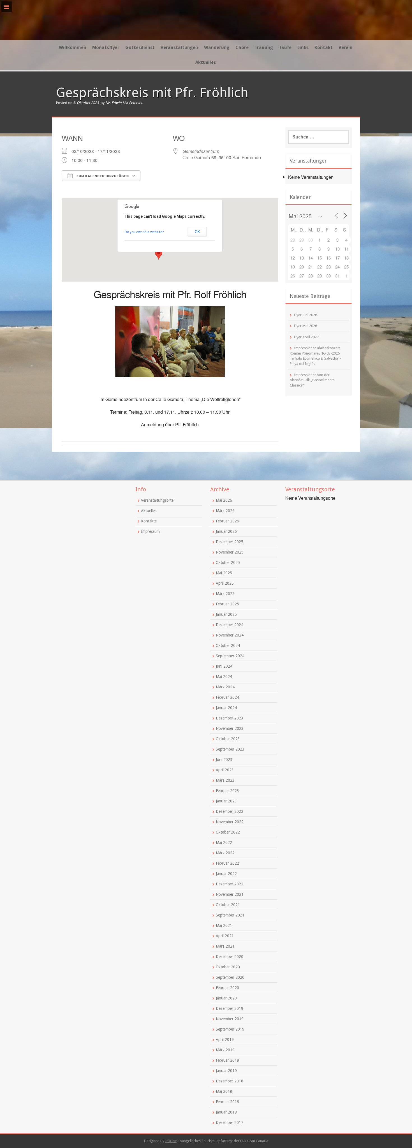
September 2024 (230, 656)
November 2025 (230, 552)
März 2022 (225, 853)
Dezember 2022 (229, 811)
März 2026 (225, 510)
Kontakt (323, 47)
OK (197, 232)
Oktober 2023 (228, 739)
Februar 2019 (227, 1060)
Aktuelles (205, 62)
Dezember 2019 (229, 1008)
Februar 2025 (227, 604)
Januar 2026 (226, 531)
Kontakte (149, 521)
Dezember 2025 (229, 542)
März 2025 (225, 593)
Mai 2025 (224, 573)
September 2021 (230, 915)
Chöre (242, 47)
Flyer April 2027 (306, 337)
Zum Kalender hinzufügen (102, 176)
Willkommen (72, 47)
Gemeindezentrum (200, 151)
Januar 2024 (226, 707)
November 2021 (230, 894)
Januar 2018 (226, 1112)
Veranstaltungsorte (157, 500)
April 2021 (225, 936)
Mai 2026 (224, 500)
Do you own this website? (144, 232)
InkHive (171, 1141)
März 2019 (225, 1050)
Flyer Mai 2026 (305, 326)
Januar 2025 (226, 614)
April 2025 (225, 583)
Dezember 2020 (229, 956)
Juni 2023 (224, 759)
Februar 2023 (227, 790)
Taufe (285, 47)
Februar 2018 (227, 1102)
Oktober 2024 (228, 645)
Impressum (150, 531)
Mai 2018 (224, 1091)
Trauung (263, 47)
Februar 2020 (227, 987)
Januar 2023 (226, 801)
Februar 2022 (227, 863)
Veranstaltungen (179, 47)
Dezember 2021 (229, 884)
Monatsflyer (105, 47)
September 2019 (230, 1029)
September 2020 (230, 977)
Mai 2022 (224, 842)
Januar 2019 (226, 1070)
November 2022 (230, 822)
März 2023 (225, 780)
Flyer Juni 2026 (305, 315)
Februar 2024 (227, 697)
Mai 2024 (224, 676)
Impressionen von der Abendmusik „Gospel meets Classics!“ (312, 380)
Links (303, 47)
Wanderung (217, 47)
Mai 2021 (224, 925)
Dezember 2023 (229, 718)
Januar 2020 (226, 998)
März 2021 (225, 946)
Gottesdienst (140, 47)
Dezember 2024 (229, 624)
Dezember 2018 (229, 1081)
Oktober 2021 (228, 904)
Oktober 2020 (228, 967)
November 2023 (230, 728)
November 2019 (230, 1019)
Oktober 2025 (228, 562)
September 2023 (230, 749)
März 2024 (225, 687)
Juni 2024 (224, 666)
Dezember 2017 (229, 1122)
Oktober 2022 (228, 832)
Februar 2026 (227, 521)
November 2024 (230, 635)
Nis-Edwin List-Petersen (124, 103)
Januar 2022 (226, 873)
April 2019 (225, 1039)
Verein (346, 47)
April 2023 (225, 770)
